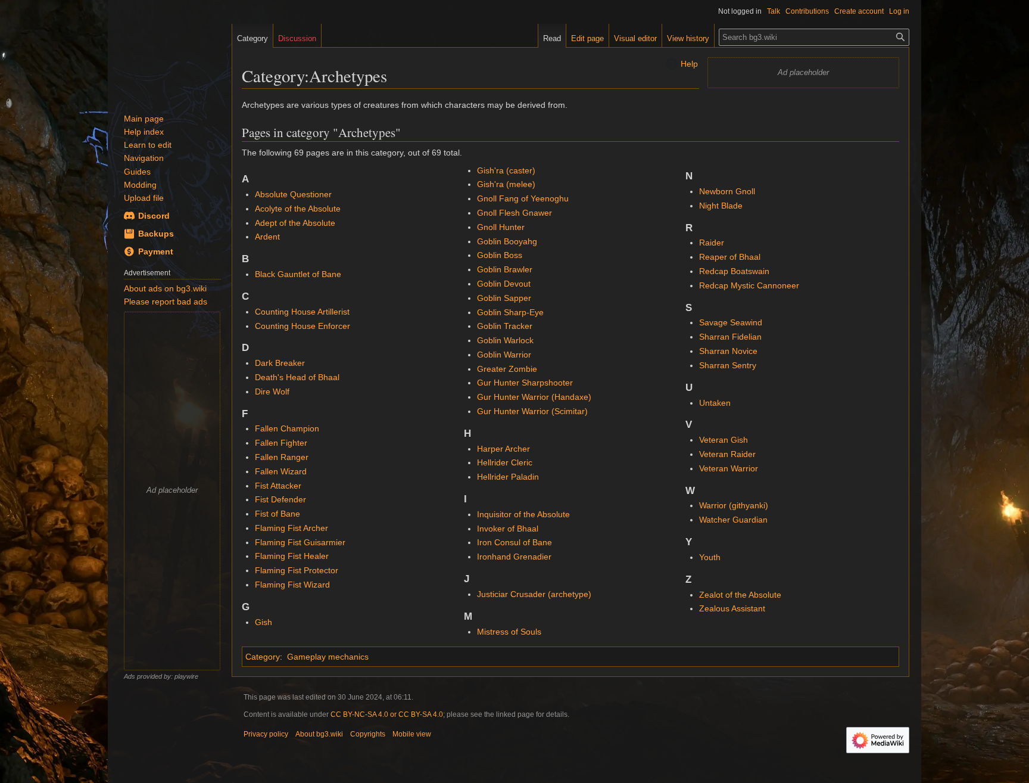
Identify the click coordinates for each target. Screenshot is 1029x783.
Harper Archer (503, 448)
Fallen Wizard (281, 471)
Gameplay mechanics (328, 656)
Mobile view (411, 734)
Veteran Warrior (728, 468)
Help (689, 64)
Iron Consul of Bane (514, 542)
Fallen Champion (287, 428)
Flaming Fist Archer (291, 528)
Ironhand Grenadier (514, 556)
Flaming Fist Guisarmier (300, 542)
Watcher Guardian (733, 519)
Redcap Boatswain (734, 271)
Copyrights (367, 734)
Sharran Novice (728, 351)
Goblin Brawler (504, 269)
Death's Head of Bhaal (297, 377)
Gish (263, 622)
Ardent (267, 236)
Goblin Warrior (504, 354)
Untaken (715, 403)
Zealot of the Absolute (740, 594)
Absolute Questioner (293, 194)
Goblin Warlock (505, 340)
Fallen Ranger (281, 457)
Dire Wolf (272, 391)
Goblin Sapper (504, 298)
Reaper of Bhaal (729, 257)
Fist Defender (280, 499)
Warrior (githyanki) (733, 505)
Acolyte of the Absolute (298, 208)
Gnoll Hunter (501, 227)
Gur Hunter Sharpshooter (525, 382)
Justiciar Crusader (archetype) (534, 594)
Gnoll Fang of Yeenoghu (523, 198)
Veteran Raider (727, 454)
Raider (711, 242)
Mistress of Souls (509, 631)
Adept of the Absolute (295, 223)
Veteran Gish (723, 440)
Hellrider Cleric (504, 462)
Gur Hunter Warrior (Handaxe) (534, 397)
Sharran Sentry (727, 365)
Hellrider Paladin (508, 476)
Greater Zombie (507, 369)
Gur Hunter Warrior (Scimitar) (532, 411)
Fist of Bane (277, 513)
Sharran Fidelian (730, 336)
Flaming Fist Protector (296, 570)
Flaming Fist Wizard (292, 584)
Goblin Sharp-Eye (510, 312)
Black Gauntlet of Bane (298, 274)
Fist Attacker (278, 485)
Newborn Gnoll (727, 191)
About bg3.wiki (319, 734)
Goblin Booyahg (507, 241)
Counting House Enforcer (302, 326)
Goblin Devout (504, 283)
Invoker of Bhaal (507, 528)
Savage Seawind (730, 322)
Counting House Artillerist (302, 311)
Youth (710, 557)
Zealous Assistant (732, 608)
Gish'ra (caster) (506, 170)
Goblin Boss (499, 255)
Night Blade (721, 205)
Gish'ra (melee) (506, 184)
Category (262, 656)
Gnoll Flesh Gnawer (514, 213)
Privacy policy (266, 734)
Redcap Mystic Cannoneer (749, 285)
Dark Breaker (280, 363)
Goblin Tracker (504, 326)
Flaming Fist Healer (292, 556)
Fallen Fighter (281, 443)
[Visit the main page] (170, 59)
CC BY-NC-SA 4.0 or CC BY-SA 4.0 (386, 714)
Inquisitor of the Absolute (523, 514)
